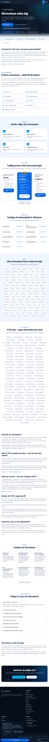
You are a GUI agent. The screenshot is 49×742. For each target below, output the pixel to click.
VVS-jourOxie (42, 386)
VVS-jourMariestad (38, 375)
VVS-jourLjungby (30, 373)
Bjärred (25, 307)
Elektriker (27, 692)
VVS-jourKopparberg (29, 367)
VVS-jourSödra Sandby (19, 397)
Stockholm (6, 268)
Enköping (7, 285)
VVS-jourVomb (25, 414)
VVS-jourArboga (21, 339)
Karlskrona (7, 296)
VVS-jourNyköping (19, 384)
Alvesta (33, 299)
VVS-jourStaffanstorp (17, 400)
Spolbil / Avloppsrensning (31, 697)
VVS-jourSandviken (39, 389)
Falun (36, 285)
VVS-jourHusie (29, 359)
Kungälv (13, 290)
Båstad (38, 282)
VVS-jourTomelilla (8, 406)
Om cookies (5, 734)
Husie (34, 304)
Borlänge (42, 285)
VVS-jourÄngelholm (11, 339)
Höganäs (37, 277)
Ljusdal (12, 304)
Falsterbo (37, 307)
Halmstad (26, 274)
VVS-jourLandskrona (30, 417)
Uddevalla (6, 290)
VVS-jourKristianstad (19, 417)
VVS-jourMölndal (20, 378)
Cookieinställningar (44, 736)
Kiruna (43, 296)
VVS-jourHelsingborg (7, 417)
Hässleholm (25, 277)
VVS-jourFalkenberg (29, 350)
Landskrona (6, 277)
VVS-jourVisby (16, 414)
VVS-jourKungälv (39, 367)
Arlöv (39, 304)
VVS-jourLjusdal (39, 373)
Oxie (15, 310)
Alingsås (7, 302)
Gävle (37, 271)
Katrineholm (36, 293)
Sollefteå (34, 302)
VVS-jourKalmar (19, 361)
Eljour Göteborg (29, 707)
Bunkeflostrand (8, 310)
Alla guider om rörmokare (24, 582)
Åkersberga (34, 315)
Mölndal (29, 290)
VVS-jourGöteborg (25, 422)
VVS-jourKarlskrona (29, 361)
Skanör (43, 307)
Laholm (11, 293)
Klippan (27, 282)
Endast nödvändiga (18, 731)
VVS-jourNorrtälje (9, 384)
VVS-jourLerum (30, 370)
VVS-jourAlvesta (38, 337)
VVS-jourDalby (19, 348)
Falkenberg (5, 293)
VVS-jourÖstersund (32, 386)
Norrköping (22, 271)
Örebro (36, 268)
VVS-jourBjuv (25, 342)
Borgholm (37, 313)
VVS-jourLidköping (40, 370)
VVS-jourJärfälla (38, 359)
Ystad (19, 277)
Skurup (4, 282)
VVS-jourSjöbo (20, 392)
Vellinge (7, 279)
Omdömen (3, 720)
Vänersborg (41, 302)
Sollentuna (5, 313)
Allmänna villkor (45, 734)
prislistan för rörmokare (7, 491)
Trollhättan (43, 288)
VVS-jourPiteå (18, 389)
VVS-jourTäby (41, 403)
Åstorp (33, 282)
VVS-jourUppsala (18, 408)
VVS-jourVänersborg (29, 408)
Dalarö (19, 315)
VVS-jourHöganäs (29, 419)
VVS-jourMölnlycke (31, 378)
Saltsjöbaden (26, 315)
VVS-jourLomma (10, 375)
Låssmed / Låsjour (29, 696)
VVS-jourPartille (8, 389)
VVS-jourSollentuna (41, 397)
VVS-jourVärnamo (10, 411)
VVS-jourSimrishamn (10, 392)
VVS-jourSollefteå (30, 397)
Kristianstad (42, 274)
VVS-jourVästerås (20, 411)
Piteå (18, 285)
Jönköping (15, 271)
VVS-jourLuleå (19, 375)
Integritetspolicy (21, 736)
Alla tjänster (28, 712)
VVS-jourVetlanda (7, 414)
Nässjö (13, 299)
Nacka (11, 313)
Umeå (33, 271)
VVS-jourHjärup (29, 356)
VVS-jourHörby (10, 359)
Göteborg (13, 268)
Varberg (43, 290)
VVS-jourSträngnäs (41, 400)
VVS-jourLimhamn (9, 373)
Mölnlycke (30, 313)
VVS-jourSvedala (31, 403)
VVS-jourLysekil (28, 375)
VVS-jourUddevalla (30, 406)
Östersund (30, 285)
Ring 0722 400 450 (9, 190)
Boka (40, 740)
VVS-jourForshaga (19, 353)
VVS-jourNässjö (28, 381)
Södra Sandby (12, 307)
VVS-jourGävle (39, 353)
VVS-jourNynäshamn (30, 384)
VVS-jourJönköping (9, 361)
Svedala (37, 279)
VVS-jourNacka (19, 381)
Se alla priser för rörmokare (24, 203)
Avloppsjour (28, 704)
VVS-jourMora (41, 378)
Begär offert (29, 734)
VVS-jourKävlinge (21, 364)
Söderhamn (27, 302)
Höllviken (31, 307)
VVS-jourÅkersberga (17, 337)
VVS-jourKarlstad (40, 361)
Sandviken (6, 288)
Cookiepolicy (27, 736)
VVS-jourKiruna (30, 364)
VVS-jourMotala (9, 381)
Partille (23, 290)
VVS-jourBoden (33, 342)
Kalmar (13, 296)
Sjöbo (43, 279)
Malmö (19, 268)
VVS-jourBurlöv (41, 345)
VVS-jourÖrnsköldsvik (9, 386)
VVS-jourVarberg (39, 408)
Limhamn (29, 304)
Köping (12, 288)
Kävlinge (20, 279)
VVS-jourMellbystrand (10, 378)
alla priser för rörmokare (7, 64)
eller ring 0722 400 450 (21, 24)
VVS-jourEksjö (28, 348)
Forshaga (6, 315)
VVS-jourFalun (10, 353)
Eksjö (43, 299)
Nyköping (30, 293)
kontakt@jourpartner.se (31, 720)
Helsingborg (7, 271)
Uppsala (24, 268)
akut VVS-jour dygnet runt (19, 64)
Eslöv (31, 277)
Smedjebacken (42, 315)
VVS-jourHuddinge (20, 359)
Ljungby (21, 302)
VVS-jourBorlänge (19, 345)
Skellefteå (24, 285)
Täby (43, 310)
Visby (18, 296)
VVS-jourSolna (7, 400)
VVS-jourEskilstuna (9, 350)
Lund (28, 271)
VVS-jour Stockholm (30, 711)
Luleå (36, 274)
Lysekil (17, 293)
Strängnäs (44, 293)
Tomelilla (17, 282)
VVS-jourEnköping (38, 348)
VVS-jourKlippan (40, 364)
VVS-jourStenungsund (29, 400)
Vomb (20, 310)
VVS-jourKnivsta (9, 367)
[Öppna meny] (46, 2)
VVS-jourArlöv (30, 339)
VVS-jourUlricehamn (40, 406)
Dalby (5, 307)
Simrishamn (10, 282)
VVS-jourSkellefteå (39, 392)
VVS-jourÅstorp (39, 339)
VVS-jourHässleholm (18, 419)
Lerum (18, 290)
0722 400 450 (30, 718)
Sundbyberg (36, 310)
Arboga (17, 288)
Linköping (43, 268)
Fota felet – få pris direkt (37, 734)
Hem (2, 42)
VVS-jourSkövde (7, 395)
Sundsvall (6, 274)
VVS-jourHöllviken (39, 356)
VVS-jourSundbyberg (9, 403)
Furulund (19, 307)
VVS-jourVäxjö (30, 411)
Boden (13, 285)
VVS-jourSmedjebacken (28, 395)
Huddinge (17, 313)
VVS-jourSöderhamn (40, 395)
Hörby (38, 299)
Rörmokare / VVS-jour (30, 694)
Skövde (36, 288)
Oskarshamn (14, 302)
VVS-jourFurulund (30, 353)
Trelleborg (13, 277)
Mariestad (24, 288)
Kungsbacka (36, 290)
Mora (17, 304)
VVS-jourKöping (18, 367)
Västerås (31, 268)
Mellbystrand (13, 315)
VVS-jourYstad (8, 419)
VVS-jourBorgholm (8, 345)
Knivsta (27, 299)
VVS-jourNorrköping (38, 381)
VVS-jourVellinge (39, 411)
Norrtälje (44, 282)
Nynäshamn (7, 299)
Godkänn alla (8, 731)
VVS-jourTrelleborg (42, 417)
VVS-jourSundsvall (21, 403)
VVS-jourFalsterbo (40, 350)
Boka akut (24, 734)
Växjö (31, 274)
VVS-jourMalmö (34, 414)
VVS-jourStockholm (40, 419)
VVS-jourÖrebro (40, 384)
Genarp (25, 310)
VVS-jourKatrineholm (10, 364)
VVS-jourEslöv (19, 350)
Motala (23, 296)
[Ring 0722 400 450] (43, 2)
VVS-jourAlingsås (28, 337)
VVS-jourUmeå (9, 408)
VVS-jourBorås (43, 342)
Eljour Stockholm (29, 706)
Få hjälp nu (7, 24)
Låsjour (27, 702)
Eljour (27, 699)
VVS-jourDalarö (10, 348)
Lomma (26, 279)
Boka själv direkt (31, 677)
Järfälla (23, 313)
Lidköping (30, 288)
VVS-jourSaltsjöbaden (28, 389)
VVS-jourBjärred (16, 342)
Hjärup (44, 304)
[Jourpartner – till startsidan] (5, 2)
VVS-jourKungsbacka (9, 370)
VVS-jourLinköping (20, 373)
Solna (30, 310)
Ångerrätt (32, 736)
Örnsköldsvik (36, 296)
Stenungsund (20, 299)
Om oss (2, 718)
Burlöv (31, 279)
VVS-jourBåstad (6, 342)
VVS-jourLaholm (20, 370)
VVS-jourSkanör (29, 392)
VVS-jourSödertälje (8, 397)
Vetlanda (23, 304)
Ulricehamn (5, 304)
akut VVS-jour (5, 471)
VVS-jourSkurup (17, 395)
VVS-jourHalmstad (19, 356)
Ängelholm (43, 277)
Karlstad (19, 274)
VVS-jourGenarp (9, 356)
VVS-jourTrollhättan (18, 406)
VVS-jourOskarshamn (21, 386)
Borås (42, 271)
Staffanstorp (13, 279)
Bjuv (23, 282)
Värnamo (29, 296)
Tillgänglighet (37, 736)
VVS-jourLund (43, 414)
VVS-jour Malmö (29, 709)
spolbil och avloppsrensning (15, 471)
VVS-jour (9, 337)
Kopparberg (43, 313)
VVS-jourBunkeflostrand (30, 345)
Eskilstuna (13, 274)
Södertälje (23, 293)
